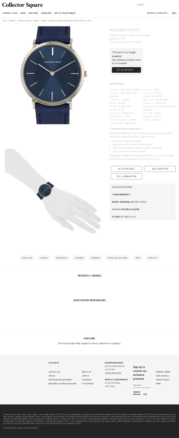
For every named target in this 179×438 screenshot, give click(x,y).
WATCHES (33, 13)
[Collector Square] (22, 5)
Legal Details (162, 376)
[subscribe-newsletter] (149, 386)
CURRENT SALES (10, 13)
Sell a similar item (126, 176)
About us (86, 372)
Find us (52, 376)
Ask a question (160, 169)
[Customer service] (158, 5)
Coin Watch (61, 258)
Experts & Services (157, 13)
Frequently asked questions (62, 384)
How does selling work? (60, 380)
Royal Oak (27, 258)
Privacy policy (163, 380)
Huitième (79, 258)
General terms (163, 372)
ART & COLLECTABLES (65, 13)
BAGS (23, 13)
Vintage (44, 258)
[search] (134, 3)
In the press (88, 384)
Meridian (95, 258)
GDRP (158, 384)
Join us (85, 376)
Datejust (152, 258)
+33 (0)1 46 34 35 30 (113, 373)
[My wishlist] (164, 5)
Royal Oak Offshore (117, 258)
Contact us (54, 372)
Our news (86, 380)
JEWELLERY (46, 13)
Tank (138, 258)
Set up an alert (126, 169)
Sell (174, 13)
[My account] (176, 5)
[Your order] (170, 5)
